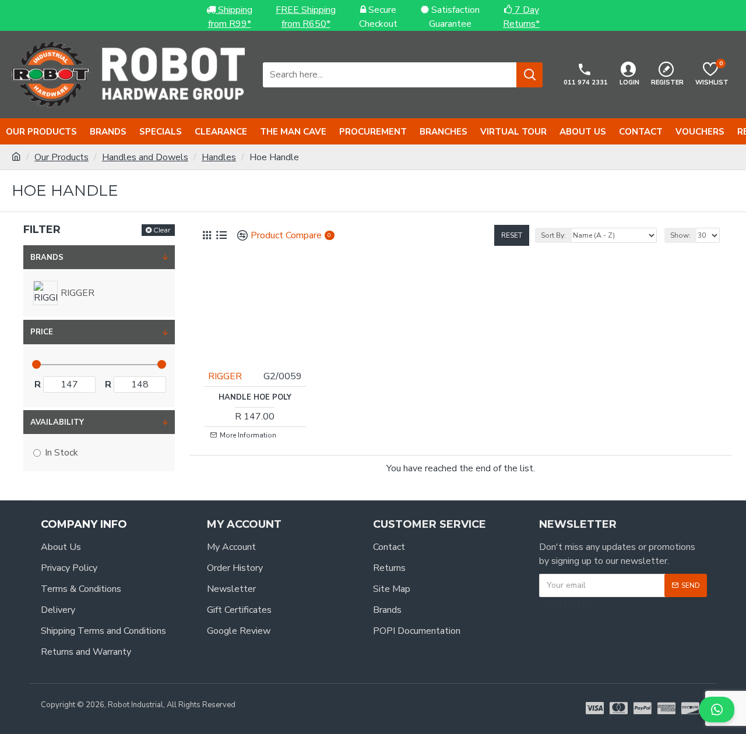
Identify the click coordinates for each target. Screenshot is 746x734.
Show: (680, 235)
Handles (219, 157)
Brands (47, 257)
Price (41, 332)
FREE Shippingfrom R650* (306, 16)
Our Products (61, 157)
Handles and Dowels (145, 157)
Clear (162, 229)
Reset (511, 235)
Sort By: (553, 235)
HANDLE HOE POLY (255, 398)
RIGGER (225, 376)
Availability (57, 422)
